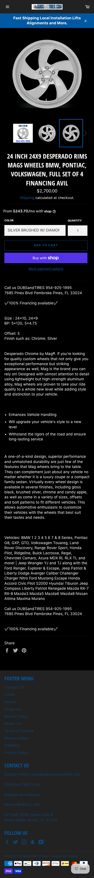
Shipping (27, 197)
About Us (12, 709)
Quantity (75, 220)
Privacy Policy (16, 752)
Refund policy (16, 738)
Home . (10, 695)
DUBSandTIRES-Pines (32, 856)
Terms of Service (19, 731)
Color (9, 220)
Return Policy (15, 716)
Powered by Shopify (64, 856)
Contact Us (14, 687)
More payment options (46, 269)
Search (10, 702)
